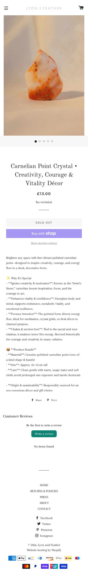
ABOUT (44, 503)
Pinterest (46, 530)
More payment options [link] (44, 243)
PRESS (44, 497)
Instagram (46, 536)
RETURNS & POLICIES (44, 491)
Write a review (44, 434)
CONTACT (44, 509)
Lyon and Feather (49, 545)
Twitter (46, 524)
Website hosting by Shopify (44, 550)
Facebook (46, 518)
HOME (44, 485)
